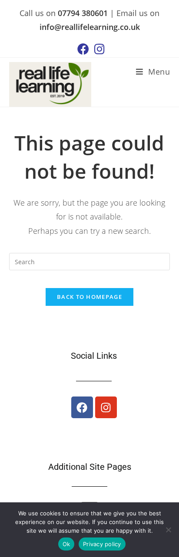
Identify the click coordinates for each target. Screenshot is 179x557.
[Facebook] (82, 407)
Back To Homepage (89, 297)
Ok (66, 544)
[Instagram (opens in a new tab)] (98, 49)
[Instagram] (106, 407)
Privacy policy (102, 544)
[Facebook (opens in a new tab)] (83, 49)
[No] (168, 529)
